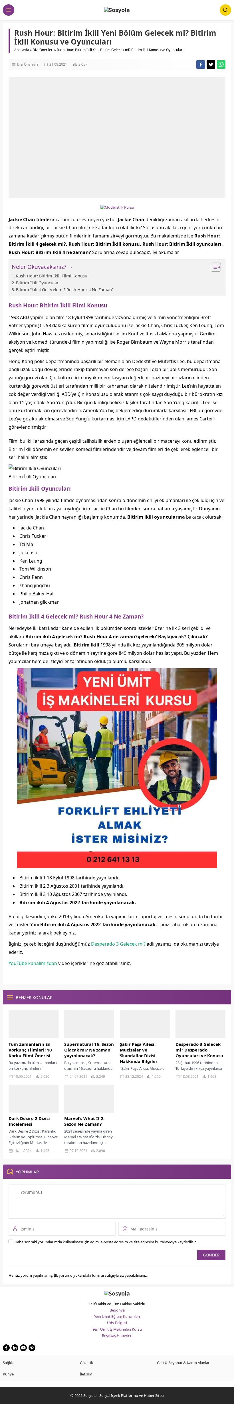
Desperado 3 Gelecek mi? (118, 944)
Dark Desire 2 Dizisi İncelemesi (29, 1121)
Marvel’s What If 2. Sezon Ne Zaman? (84, 1121)
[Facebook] (6, 1347)
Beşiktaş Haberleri (117, 1335)
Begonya (117, 1310)
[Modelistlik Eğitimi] (117, 207)
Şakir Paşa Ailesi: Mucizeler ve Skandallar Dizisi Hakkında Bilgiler (139, 1052)
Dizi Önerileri (43, 49)
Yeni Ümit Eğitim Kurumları (117, 1316)
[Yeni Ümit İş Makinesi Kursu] (117, 864)
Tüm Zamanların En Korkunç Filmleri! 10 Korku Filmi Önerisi (30, 1049)
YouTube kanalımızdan (33, 963)
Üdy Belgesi (117, 1322)
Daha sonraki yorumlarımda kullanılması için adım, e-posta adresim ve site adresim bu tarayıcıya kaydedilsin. (106, 1241)
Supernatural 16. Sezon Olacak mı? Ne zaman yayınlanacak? (89, 1049)
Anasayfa (21, 49)
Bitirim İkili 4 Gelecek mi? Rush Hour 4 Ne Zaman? (65, 289)
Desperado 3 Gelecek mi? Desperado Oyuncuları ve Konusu (199, 1049)
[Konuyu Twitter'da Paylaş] (211, 64)
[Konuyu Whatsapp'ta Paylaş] (221, 64)
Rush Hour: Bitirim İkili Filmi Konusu (51, 276)
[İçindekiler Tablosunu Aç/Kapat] (213, 267)
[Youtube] (23, 1347)
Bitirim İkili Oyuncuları (38, 282)
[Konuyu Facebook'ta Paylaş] (200, 64)
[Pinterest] (32, 1347)
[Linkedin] (14, 1347)
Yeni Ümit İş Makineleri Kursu (117, 1329)
